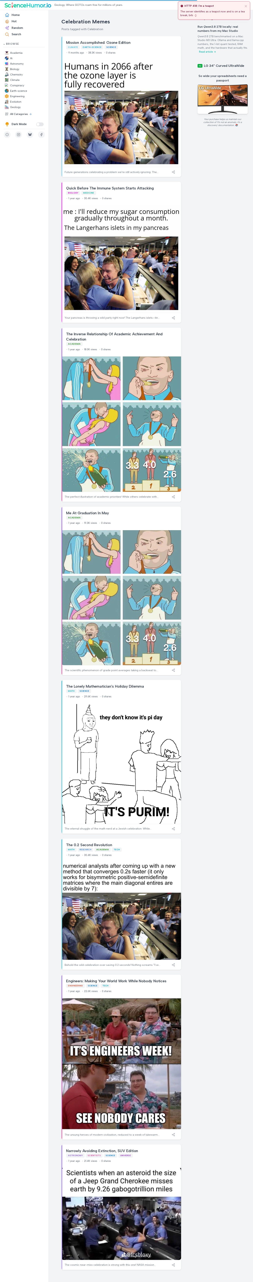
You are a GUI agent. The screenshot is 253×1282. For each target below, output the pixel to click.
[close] (246, 6)
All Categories (19, 114)
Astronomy (17, 63)
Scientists (94, 1155)
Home (16, 15)
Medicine (88, 193)
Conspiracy (17, 85)
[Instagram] (18, 134)
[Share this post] (173, 172)
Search (16, 34)
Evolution (15, 101)
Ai (11, 58)
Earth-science (18, 90)
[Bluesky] (30, 134)
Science (111, 47)
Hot (14, 21)
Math (71, 691)
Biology (14, 69)
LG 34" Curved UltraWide (224, 66)
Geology (15, 107)
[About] (7, 134)
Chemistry (16, 74)
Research (85, 849)
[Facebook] (41, 134)
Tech (117, 849)
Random (17, 28)
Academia (16, 52)
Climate (15, 80)
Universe (125, 1155)
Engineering (17, 96)
